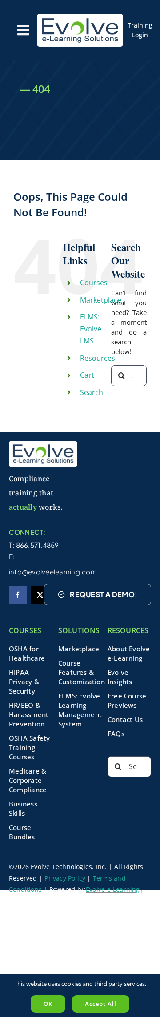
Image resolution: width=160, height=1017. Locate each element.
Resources (97, 358)
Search (91, 392)
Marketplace (100, 300)
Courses (94, 282)
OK (48, 1004)
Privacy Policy (64, 878)
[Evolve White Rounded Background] (80, 16)
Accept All (100, 1004)
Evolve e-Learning (113, 889)
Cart (87, 375)
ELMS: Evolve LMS (90, 329)
